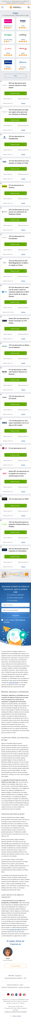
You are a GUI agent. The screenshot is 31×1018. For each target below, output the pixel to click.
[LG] (4, 448)
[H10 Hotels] (4, 320)
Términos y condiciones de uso (9, 987)
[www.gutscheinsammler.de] (8, 994)
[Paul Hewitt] (4, 85)
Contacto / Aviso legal (23, 987)
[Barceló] (4, 371)
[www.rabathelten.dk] (20, 994)
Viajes (24, 978)
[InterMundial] (4, 137)
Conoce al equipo (15, 966)
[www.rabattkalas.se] (16, 994)
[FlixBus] (4, 524)
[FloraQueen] (4, 237)
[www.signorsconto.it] (24, 994)
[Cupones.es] (16, 7)
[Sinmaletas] (4, 549)
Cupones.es (18, 975)
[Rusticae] (4, 111)
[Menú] (2, 7)
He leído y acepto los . (14, 621)
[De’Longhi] (4, 422)
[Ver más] (26, 574)
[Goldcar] (4, 186)
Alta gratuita (15, 615)
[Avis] (4, 473)
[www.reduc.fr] (12, 994)
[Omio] (4, 161)
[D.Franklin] (4, 397)
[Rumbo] (4, 291)
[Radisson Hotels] (4, 211)
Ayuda (21, 984)
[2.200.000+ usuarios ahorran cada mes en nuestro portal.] (15, 574)
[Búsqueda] (28, 7)
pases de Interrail (14, 682)
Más (15, 76)
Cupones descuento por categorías (13, 978)
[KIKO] (4, 498)
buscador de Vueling (15, 929)
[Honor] (4, 262)
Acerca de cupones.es (12, 984)
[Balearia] (4, 346)
